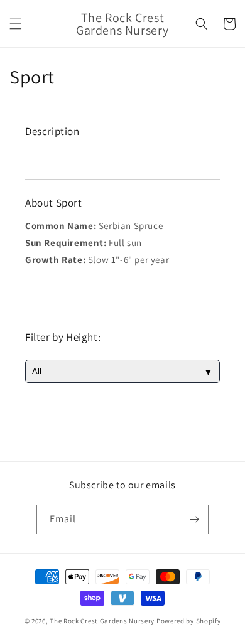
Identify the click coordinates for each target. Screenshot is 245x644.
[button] (16, 24)
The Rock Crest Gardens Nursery (102, 620)
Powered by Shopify (188, 620)
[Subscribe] (194, 519)
